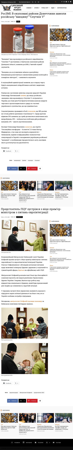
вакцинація (17, 160)
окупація (30, 160)
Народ (51, 69)
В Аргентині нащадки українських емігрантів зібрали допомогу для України (59, 73)
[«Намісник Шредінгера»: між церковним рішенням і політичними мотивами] (45, 185)
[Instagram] (64, 2)
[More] (40, 168)
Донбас (24, 160)
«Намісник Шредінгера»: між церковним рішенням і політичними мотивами (60, 55)
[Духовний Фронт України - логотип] (12, 7)
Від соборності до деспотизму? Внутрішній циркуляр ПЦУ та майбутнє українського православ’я (60, 64)
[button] (56, 2)
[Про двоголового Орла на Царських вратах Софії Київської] (61, 35)
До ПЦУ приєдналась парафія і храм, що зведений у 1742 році (61, 195)
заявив (23, 95)
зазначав (28, 127)
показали (31, 111)
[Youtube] (70, 2)
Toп (18, 21)
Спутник (37, 160)
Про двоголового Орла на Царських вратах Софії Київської (60, 45)
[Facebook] (62, 2)
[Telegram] (66, 2)
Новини (52, 52)
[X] (68, 2)
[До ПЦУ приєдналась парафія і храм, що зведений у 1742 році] (63, 185)
